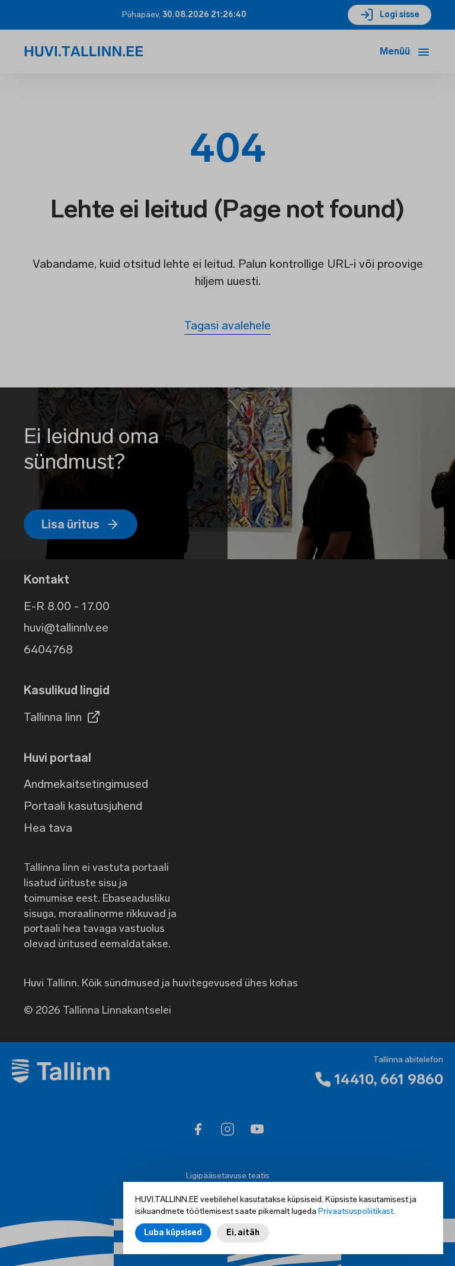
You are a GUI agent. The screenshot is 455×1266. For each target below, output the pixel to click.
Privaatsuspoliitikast (355, 1211)
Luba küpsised (173, 1232)
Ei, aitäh (242, 1232)
